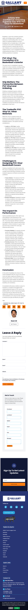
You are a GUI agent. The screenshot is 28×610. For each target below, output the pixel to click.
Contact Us (5, 572)
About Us (5, 566)
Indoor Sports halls (6, 546)
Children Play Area (6, 536)
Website (4, 371)
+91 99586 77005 (7, 591)
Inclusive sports (6, 544)
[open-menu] (25, 3)
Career (4, 568)
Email (4, 365)
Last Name (9, 415)
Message (9, 438)
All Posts (14, 324)
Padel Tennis (5, 548)
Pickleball (5, 550)
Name (4, 359)
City (8, 432)
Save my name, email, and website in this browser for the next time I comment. (13, 380)
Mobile (8, 420)
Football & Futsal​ (6, 538)
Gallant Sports (14, 303)
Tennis (4, 554)
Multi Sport (5, 540)
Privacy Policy (5, 570)
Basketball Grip (6, 303)
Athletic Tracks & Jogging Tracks (9, 530)
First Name (9, 409)
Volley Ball (5, 556)
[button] (4, 306)
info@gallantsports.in (9, 598)
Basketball (5, 534)
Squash (4, 552)
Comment (4, 341)
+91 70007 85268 (7, 593)
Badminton (5, 532)
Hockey (4, 542)
